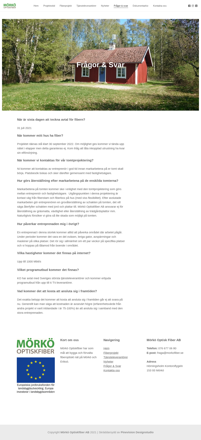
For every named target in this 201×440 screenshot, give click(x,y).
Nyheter (108, 361)
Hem (106, 348)
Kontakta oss (111, 370)
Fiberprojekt (110, 352)
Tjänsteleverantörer (115, 357)
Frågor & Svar (112, 366)
